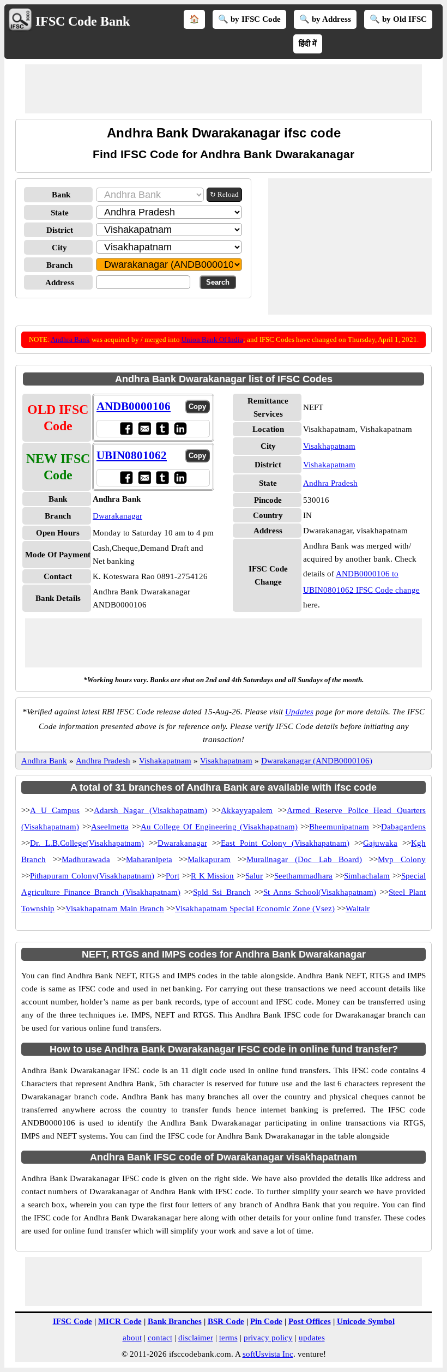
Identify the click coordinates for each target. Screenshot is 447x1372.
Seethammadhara (303, 875)
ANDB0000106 (133, 406)
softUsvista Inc (268, 1354)
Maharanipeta (149, 859)
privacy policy (268, 1337)
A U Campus (55, 810)
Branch (59, 265)
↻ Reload (224, 194)
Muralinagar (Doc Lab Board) (304, 859)
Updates (299, 711)
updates (312, 1337)
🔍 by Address (325, 19)
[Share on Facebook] (126, 428)
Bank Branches (175, 1321)
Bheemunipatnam (339, 826)
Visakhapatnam (329, 446)
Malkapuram (209, 859)
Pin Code (266, 1321)
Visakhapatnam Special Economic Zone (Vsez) (255, 908)
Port (172, 875)
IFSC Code (72, 1321)
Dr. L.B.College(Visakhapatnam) (87, 843)
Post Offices (309, 1321)
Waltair (358, 908)
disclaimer (195, 1337)
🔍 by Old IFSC (398, 19)
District (59, 230)
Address (59, 282)
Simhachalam (367, 875)
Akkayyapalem (247, 810)
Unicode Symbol (366, 1321)
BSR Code (226, 1321)
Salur (254, 875)
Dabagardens (403, 826)
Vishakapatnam (329, 464)
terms (228, 1337)
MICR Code (120, 1321)
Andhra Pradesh (330, 483)
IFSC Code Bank (82, 21)
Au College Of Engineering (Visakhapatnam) (219, 826)
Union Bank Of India (212, 339)
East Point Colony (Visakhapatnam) (285, 843)
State (60, 212)
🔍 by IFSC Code (249, 19)
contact (160, 1337)
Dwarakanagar (117, 516)
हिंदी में (308, 43)
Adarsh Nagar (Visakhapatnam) (150, 810)
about (132, 1337)
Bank (61, 194)
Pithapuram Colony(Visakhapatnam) (92, 875)
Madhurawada (86, 859)
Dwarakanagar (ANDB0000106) (316, 760)
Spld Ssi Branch (221, 892)
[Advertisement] (223, 88)
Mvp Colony (402, 859)
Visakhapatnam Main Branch (114, 908)
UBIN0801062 (131, 455)
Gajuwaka (380, 843)
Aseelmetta (110, 826)
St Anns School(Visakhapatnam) (319, 892)
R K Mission (212, 875)
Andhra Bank (70, 339)
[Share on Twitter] (162, 428)
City (59, 247)
